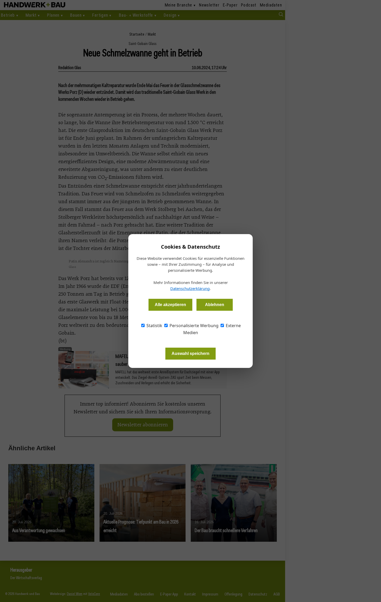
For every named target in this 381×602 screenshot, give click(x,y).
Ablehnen (214, 304)
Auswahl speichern (190, 353)
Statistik (153, 325)
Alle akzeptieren (170, 304)
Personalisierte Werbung (193, 325)
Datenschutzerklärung (190, 288)
